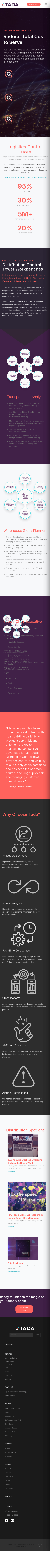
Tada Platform (10, 1396)
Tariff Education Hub (12, 1408)
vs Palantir (8, 1448)
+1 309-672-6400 (11, 1515)
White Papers (10, 1436)
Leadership (9, 1489)
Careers (8, 1473)
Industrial (9, 1364)
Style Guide (9, 1424)
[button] (47, 4)
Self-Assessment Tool (13, 1420)
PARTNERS (8, 1497)
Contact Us (9, 1477)
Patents (7, 1485)
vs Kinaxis (8, 1456)
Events (7, 1481)
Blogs (7, 1412)
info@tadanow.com (12, 1511)
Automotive (10, 1361)
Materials (8, 1379)
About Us (8, 1469)
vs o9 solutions (10, 1452)
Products (9, 1344)
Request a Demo (33, 4)
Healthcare (9, 1375)
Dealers (7, 1371)
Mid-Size (9, 1367)
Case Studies (10, 1416)
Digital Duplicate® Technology (16, 1392)
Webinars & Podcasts (12, 1432)
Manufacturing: (11, 1358)
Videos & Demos (11, 1428)
